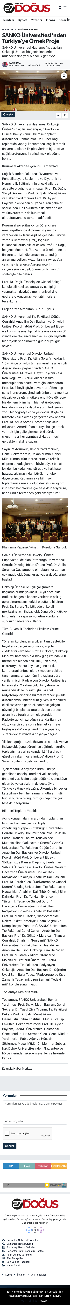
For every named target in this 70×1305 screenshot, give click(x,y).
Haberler (8, 29)
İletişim (21, 1274)
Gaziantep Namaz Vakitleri (21, 1247)
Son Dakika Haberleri (18, 1261)
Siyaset (23, 20)
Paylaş (10, 114)
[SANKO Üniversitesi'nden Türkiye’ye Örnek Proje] (35, 90)
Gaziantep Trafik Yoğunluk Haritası (25, 1251)
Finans (50, 20)
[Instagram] (41, 1230)
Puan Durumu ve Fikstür (19, 1254)
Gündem (8, 20)
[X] (35, 1230)
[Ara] (60, 8)
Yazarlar (36, 20)
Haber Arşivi (13, 1265)
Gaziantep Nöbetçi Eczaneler (22, 1240)
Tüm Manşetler (15, 1258)
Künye (8, 1274)
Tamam (44, 1301)
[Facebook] (29, 1230)
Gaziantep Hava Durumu (20, 1243)
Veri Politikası (38, 1274)
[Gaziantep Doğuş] (27, 8)
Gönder (9, 1146)
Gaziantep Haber (28, 29)
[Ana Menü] (65, 8)
